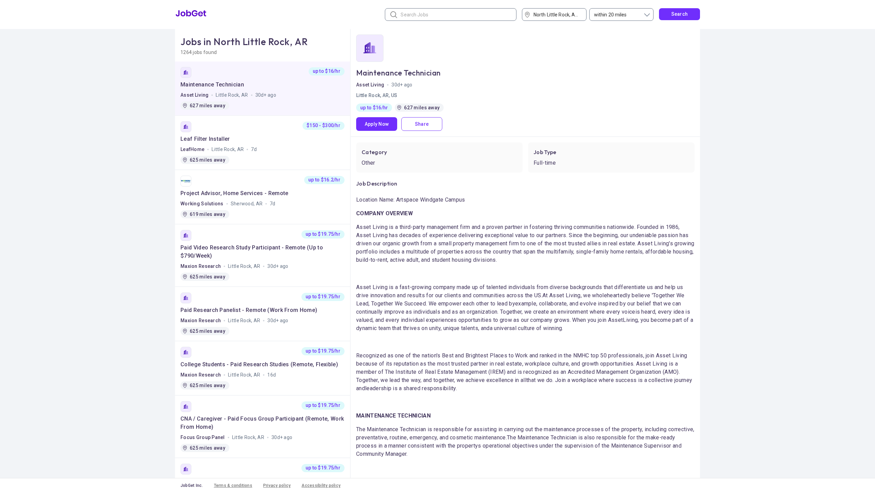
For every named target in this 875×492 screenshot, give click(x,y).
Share (422, 124)
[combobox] (556, 14)
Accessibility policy (320, 485)
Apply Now (377, 124)
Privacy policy (277, 485)
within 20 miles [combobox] (610, 14)
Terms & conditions (233, 485)
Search (679, 14)
